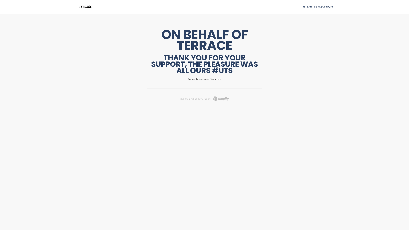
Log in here (216, 79)
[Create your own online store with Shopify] (221, 98)
